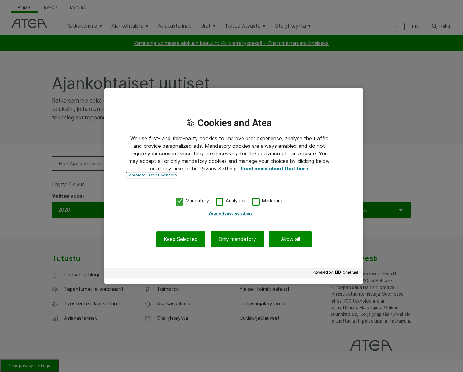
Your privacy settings (231, 213)
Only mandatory (237, 239)
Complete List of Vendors (151, 175)
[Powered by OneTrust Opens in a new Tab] (336, 274)
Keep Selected (181, 239)
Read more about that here (274, 168)
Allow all (290, 239)
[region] (233, 186)
